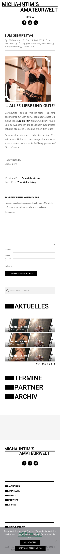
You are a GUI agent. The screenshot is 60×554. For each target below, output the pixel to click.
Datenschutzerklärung (30, 548)
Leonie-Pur (28, 46)
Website (8, 266)
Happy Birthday (13, 46)
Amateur (35, 43)
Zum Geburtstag (31, 178)
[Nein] (56, 540)
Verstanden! (30, 542)
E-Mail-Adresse (8, 258)
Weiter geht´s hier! (45, 364)
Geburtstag (11, 43)
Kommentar (8, 213)
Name (8, 249)
